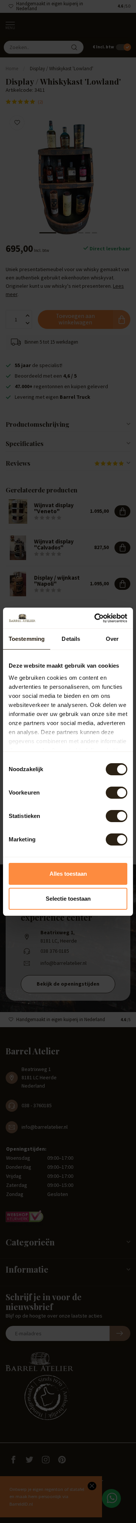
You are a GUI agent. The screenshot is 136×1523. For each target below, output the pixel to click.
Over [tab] (112, 639)
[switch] (116, 793)
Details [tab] (71, 639)
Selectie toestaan (68, 898)
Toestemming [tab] (27, 639)
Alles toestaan (68, 873)
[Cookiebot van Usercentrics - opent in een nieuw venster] (96, 618)
